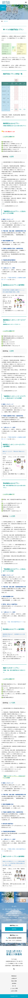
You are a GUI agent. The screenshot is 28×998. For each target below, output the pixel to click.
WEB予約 (14, 929)
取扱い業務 (14, 981)
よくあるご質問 (14, 988)
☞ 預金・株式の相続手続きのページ (15, 621)
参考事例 (14, 983)
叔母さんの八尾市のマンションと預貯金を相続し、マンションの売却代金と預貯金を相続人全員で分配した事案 (14, 863)
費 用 (14, 986)
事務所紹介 (14, 976)
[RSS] (14, 969)
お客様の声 (14, 978)
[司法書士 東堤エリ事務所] (6, 2)
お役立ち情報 (14, 991)
